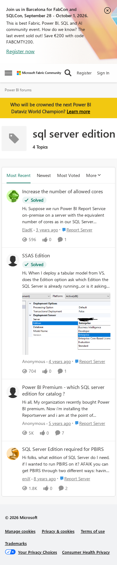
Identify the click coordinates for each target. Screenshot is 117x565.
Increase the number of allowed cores (62, 191)
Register (84, 72)
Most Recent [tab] (19, 175)
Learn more (78, 111)
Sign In (103, 72)
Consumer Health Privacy (86, 552)
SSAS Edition (36, 255)
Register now (20, 51)
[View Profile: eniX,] (13, 453)
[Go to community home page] (39, 73)
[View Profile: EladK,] (13, 196)
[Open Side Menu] (8, 73)
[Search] (68, 73)
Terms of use (93, 531)
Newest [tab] (44, 175)
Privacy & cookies (58, 531)
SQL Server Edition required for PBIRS (63, 449)
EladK (27, 230)
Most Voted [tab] (68, 175)
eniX (26, 479)
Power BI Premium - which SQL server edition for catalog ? (63, 390)
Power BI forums (18, 90)
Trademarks (16, 543)
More (91, 175)
